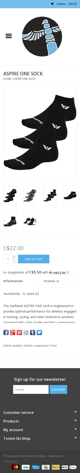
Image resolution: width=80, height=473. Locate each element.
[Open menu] (8, 35)
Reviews (51, 281)
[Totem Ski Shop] (49, 36)
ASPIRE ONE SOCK (24, 79)
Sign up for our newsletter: (40, 379)
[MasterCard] (15, 467)
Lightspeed (10, 461)
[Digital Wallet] (68, 467)
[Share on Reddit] (26, 332)
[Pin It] (19, 332)
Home (7, 79)
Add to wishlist (12, 346)
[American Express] (35, 467)
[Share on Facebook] (6, 332)
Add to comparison (36, 346)
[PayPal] (55, 467)
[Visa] (25, 467)
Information (13, 281)
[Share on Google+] (12, 332)
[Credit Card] (45, 467)
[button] (40, 272)
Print (54, 346)
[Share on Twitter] (39, 332)
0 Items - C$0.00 (66, 4)
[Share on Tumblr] (32, 332)
